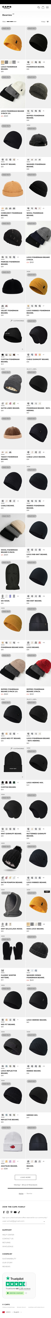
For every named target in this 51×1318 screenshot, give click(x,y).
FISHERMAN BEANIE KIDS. (12, 647)
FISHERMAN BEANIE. (36, 67)
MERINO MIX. (32, 1115)
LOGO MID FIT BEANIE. (11, 738)
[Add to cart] (22, 349)
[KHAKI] (14, 159)
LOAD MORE (25, 1177)
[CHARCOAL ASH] (10, 501)
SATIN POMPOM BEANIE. (12, 882)
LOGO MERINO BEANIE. (37, 1020)
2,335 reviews (24, 1288)
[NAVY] (39, 111)
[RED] (6, 306)
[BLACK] (6, 62)
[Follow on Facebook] (3, 1212)
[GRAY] (6, 159)
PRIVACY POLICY (21, 1307)
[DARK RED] (35, 208)
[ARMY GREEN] (39, 62)
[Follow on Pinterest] (11, 1212)
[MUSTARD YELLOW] (28, 306)
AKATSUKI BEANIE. (9, 1166)
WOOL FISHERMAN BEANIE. (35, 214)
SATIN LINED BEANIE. (10, 408)
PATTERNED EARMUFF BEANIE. (36, 835)
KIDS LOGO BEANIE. (35, 929)
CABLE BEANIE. (7, 506)
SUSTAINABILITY (9, 1259)
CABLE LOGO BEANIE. (36, 457)
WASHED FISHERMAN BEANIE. (36, 165)
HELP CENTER (8, 1235)
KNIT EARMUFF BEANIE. (11, 834)
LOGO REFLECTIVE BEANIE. (9, 1072)
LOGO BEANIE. (33, 647)
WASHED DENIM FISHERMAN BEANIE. (36, 976)
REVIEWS (6, 1266)
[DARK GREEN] (28, 111)
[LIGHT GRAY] (6, 354)
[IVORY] (10, 354)
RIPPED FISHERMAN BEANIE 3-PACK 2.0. (10, 690)
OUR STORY (7, 1263)
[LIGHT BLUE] (32, 970)
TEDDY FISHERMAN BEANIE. (9, 458)
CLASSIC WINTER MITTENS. (8, 976)
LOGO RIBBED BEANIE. (37, 882)
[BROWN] (2, 208)
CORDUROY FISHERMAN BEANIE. (11, 214)
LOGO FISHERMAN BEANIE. (9, 68)
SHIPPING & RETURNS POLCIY (36, 1307)
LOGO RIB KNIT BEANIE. (37, 554)
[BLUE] (32, 354)
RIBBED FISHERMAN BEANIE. (35, 507)
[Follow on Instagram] (7, 1212)
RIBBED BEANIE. (34, 1071)
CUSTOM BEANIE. (8, 787)
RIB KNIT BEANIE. (34, 601)
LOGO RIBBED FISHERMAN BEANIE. (38, 311)
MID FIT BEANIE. (8, 1024)
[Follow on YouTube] (15, 1212)
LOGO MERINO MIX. (35, 783)
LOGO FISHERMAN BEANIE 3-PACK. (38, 258)
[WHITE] (6, 596)
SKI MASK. (5, 601)
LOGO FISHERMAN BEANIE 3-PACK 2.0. (12, 112)
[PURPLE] (10, 1161)
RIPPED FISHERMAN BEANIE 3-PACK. (35, 690)
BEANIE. (30, 1166)
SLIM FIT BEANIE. (8, 164)
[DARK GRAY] (14, 62)
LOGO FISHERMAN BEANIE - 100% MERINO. (38, 739)
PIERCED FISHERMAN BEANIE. (10, 263)
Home (21, 1193)
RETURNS (6, 1242)
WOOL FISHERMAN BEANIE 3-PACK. (9, 551)
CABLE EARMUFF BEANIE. (38, 359)
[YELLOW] (2, 62)
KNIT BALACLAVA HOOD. (12, 929)
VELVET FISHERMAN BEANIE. (9, 311)
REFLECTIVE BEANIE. (10, 1120)
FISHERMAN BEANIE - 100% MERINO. (38, 409)
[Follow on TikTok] (19, 1212)
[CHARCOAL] (32, 1066)
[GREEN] (6, 208)
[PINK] (14, 1161)
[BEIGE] (10, 62)
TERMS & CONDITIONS (8, 1307)
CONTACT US (7, 1239)
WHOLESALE (7, 1246)
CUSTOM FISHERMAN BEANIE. (10, 360)
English (16, 1312)
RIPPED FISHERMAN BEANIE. (35, 117)
